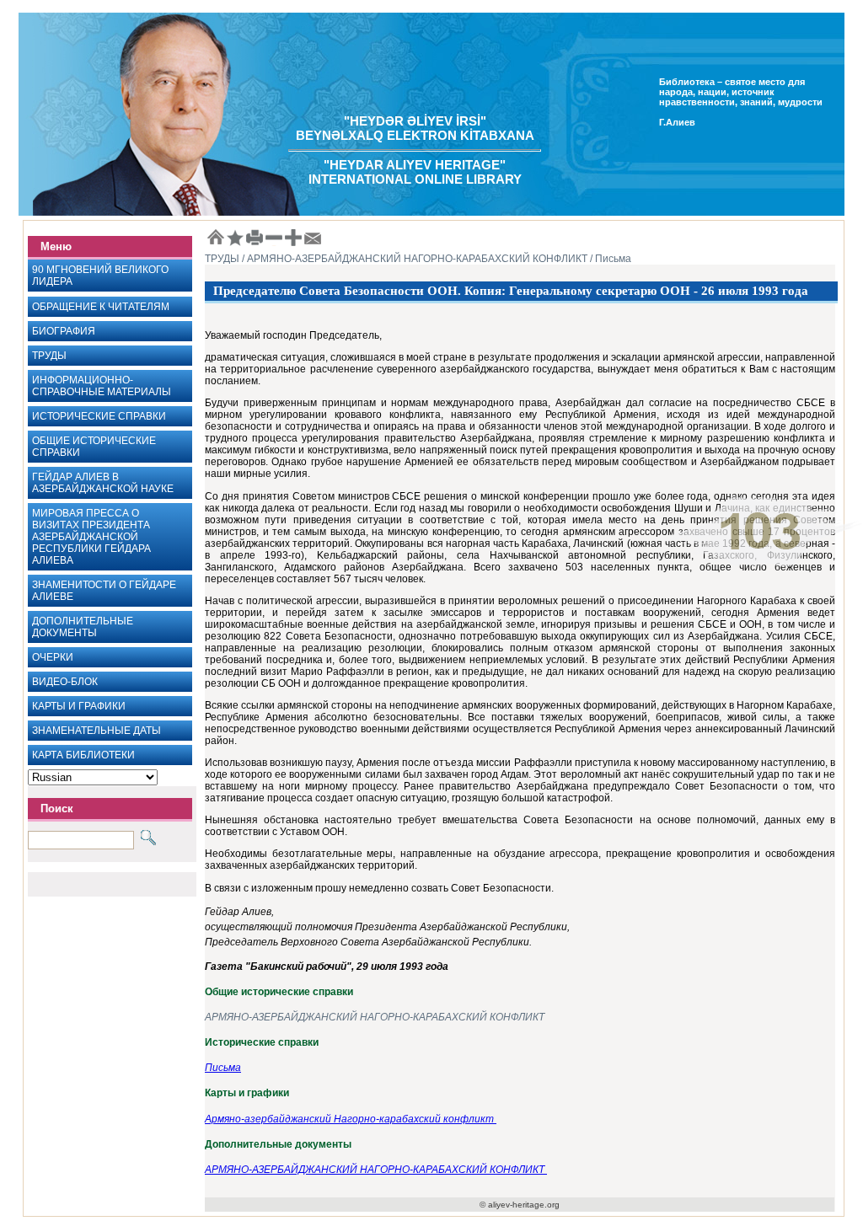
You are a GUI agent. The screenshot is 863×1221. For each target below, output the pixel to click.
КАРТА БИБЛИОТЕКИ (83, 755)
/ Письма (609, 259)
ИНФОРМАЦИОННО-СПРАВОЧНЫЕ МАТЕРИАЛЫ (101, 386)
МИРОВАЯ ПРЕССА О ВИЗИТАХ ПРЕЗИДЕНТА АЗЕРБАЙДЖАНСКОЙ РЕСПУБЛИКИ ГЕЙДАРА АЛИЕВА (91, 536)
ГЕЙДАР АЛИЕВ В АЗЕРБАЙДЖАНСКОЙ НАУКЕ (103, 483)
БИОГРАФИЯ (63, 331)
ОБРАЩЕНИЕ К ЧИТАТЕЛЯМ (100, 307)
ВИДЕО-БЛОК (65, 682)
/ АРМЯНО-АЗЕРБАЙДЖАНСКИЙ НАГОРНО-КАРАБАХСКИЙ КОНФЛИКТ (413, 259)
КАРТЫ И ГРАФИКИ (79, 706)
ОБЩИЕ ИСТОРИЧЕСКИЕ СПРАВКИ (94, 446)
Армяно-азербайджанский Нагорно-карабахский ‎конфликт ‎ (350, 1119)
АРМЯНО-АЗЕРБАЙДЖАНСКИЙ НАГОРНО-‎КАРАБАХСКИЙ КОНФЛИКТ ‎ (376, 1169)
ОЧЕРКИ (52, 657)
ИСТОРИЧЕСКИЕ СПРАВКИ (99, 416)
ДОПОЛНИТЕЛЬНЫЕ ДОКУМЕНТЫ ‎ (82, 627)
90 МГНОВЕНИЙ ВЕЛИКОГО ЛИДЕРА (100, 275)
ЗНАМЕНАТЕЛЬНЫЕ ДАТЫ (96, 730)
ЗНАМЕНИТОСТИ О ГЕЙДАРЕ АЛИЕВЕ (104, 590)
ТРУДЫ (49, 355)
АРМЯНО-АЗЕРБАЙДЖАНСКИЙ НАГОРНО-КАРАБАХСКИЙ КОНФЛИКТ (374, 1017)
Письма (223, 1068)
